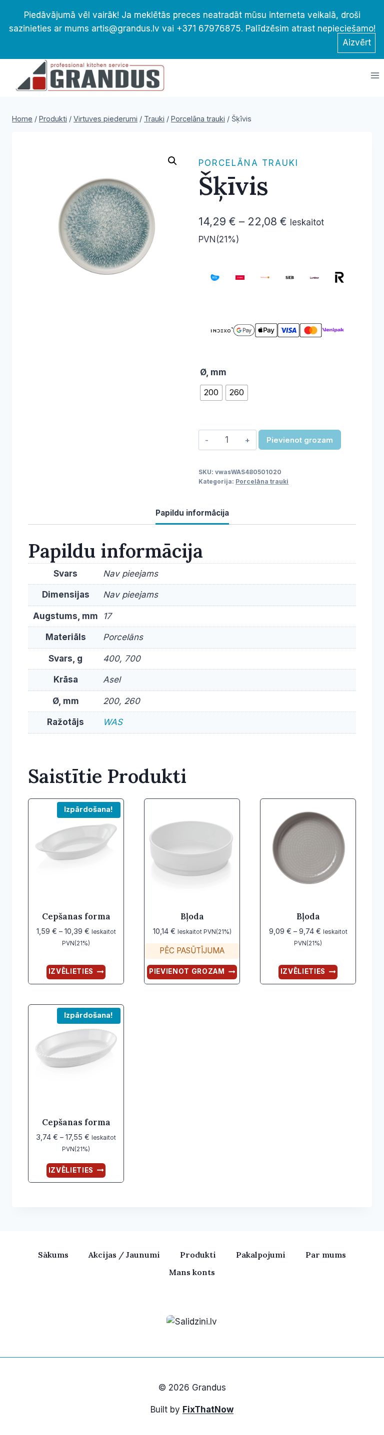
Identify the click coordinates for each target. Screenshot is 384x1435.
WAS (112, 722)
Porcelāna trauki (248, 163)
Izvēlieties (71, 971)
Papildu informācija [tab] (192, 513)
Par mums (326, 1255)
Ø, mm (213, 372)
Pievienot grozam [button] (187, 971)
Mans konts (192, 1272)
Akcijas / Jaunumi (124, 1255)
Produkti (198, 1255)
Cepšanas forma (76, 916)
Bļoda (192, 916)
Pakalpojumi (261, 1255)
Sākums (53, 1255)
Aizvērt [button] (356, 42)
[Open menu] (375, 75)
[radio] (211, 392)
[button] (173, 161)
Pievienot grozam (299, 440)
